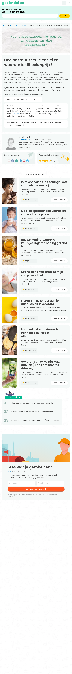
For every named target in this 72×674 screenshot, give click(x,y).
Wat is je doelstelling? (13, 12)
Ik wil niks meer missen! (35, 489)
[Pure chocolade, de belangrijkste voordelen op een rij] (9, 191)
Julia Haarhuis (24, 139)
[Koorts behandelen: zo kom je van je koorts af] (9, 281)
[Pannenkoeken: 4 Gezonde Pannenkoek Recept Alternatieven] (9, 340)
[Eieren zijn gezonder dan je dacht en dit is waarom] (9, 310)
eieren (16, 113)
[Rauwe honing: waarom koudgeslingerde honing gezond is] (9, 251)
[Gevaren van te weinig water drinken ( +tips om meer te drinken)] (9, 373)
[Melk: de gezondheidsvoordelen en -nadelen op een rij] (9, 220)
